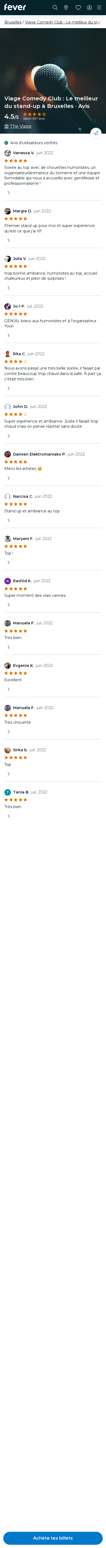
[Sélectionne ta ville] (66, 7)
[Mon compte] (89, 7)
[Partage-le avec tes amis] (96, 133)
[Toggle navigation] (99, 7)
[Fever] (15, 7)
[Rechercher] (55, 7)
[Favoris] (78, 7)
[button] (53, 1538)
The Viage (21, 126)
